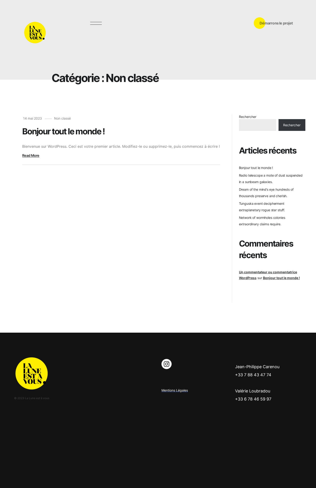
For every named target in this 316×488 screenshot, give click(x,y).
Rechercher (247, 117)
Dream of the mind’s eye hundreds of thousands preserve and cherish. (266, 192)
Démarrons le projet (276, 23)
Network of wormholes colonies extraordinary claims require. (262, 221)
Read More (30, 155)
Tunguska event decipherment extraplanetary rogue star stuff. (262, 207)
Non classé (62, 118)
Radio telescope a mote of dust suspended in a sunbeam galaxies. (271, 178)
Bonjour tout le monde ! (256, 168)
